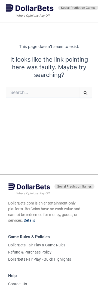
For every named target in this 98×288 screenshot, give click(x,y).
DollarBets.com (21, 203)
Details (29, 220)
